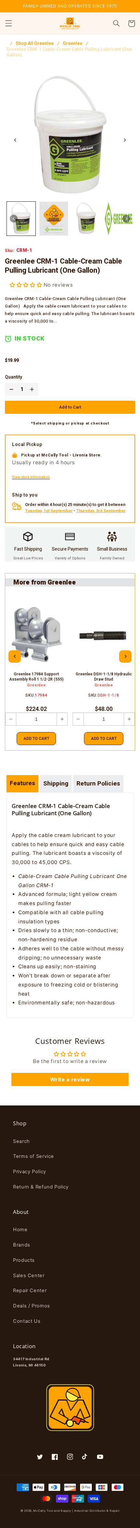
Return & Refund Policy (41, 1187)
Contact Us (26, 1321)
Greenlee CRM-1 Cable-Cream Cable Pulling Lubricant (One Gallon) (69, 52)
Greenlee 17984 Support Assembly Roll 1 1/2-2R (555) (36, 677)
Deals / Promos (31, 1306)
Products (24, 1260)
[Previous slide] (14, 656)
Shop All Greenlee (35, 44)
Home (20, 1229)
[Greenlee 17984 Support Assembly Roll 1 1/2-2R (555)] (36, 635)
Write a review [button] (70, 1079)
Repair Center (30, 1290)
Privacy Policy (29, 1172)
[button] (8, 23)
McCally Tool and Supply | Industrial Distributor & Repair (76, 1510)
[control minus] (10, 389)
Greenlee (72, 44)
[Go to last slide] (15, 140)
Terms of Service (33, 1156)
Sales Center (29, 1275)
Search (21, 1141)
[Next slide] (124, 140)
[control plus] (33, 389)
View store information (31, 477)
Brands (21, 1245)
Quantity (13, 377)
